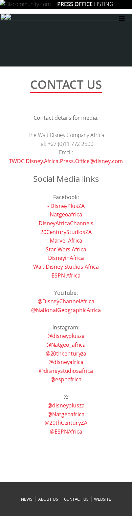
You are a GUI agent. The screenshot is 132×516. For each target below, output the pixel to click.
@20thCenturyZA (66, 422)
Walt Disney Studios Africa (66, 266)
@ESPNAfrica (66, 431)
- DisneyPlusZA (66, 206)
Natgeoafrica (66, 214)
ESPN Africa (66, 275)
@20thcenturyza (66, 353)
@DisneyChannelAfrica (66, 301)
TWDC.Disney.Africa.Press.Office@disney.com (66, 161)
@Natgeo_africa (66, 344)
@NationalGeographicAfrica (66, 310)
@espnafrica (66, 379)
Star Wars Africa (66, 249)
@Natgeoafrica (66, 414)
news (26, 499)
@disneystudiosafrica (66, 371)
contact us (76, 499)
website (102, 499)
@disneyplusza (66, 336)
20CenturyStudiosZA (66, 232)
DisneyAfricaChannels (66, 223)
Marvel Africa (66, 240)
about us (48, 499)
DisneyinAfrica (66, 258)
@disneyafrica (66, 362)
